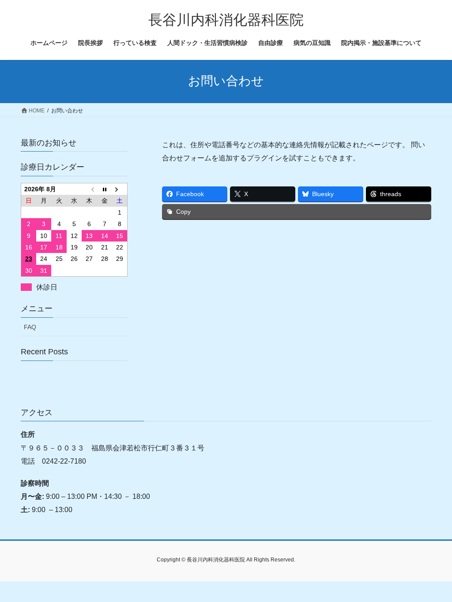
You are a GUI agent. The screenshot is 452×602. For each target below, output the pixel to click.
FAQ (30, 327)
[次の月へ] (119, 189)
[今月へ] (104, 189)
